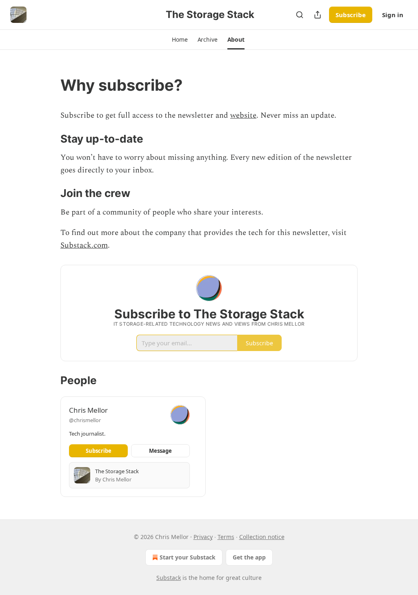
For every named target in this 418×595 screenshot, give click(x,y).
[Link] (49, 85)
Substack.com (84, 245)
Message (160, 450)
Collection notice (262, 537)
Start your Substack (188, 557)
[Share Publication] (317, 15)
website (243, 115)
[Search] (299, 15)
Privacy (203, 537)
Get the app (249, 557)
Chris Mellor (88, 410)
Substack (168, 578)
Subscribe (351, 15)
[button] (179, 39)
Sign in (392, 15)
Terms (226, 537)
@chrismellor (85, 420)
